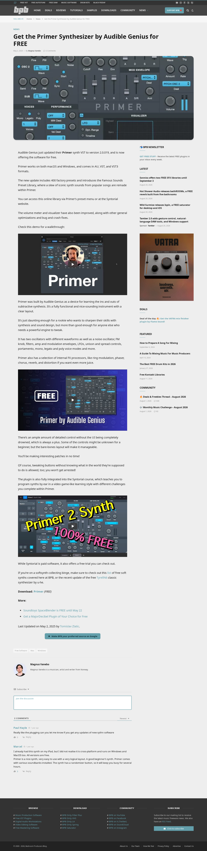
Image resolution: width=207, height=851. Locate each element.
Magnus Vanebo (34, 51)
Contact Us (189, 846)
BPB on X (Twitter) (118, 821)
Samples (92, 10)
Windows (42, 650)
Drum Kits (85, 2)
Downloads (108, 10)
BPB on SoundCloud (119, 824)
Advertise (177, 846)
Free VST (24, 2)
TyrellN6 (102, 577)
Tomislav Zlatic (69, 626)
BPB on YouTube (117, 815)
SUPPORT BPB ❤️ (174, 10)
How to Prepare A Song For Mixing (159, 343)
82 (157, 411)
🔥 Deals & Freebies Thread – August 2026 (163, 396)
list (109, 573)
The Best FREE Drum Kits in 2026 (158, 364)
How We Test (148, 846)
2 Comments (51, 51)
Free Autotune (38, 2)
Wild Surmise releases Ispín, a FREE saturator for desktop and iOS (165, 207)
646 (157, 401)
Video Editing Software (26, 824)
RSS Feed (166, 821)
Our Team (135, 846)
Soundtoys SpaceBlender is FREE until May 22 (52, 610)
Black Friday (99, 2)
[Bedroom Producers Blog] (21, 10)
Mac (32, 650)
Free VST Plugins (23, 818)
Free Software (21, 650)
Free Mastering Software (27, 827)
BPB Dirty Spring (70, 824)
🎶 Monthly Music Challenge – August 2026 (164, 407)
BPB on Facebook (117, 818)
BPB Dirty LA (68, 821)
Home (37, 10)
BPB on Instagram (118, 827)
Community (128, 10)
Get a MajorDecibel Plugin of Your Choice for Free (55, 616)
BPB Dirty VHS (69, 818)
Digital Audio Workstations (28, 821)
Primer (38, 591)
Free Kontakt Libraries (152, 374)
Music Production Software (28, 815)
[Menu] (15, 3)
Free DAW (53, 2)
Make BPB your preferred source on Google (74, 636)
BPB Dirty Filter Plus (72, 815)
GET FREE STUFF (148, 156)
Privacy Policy (163, 846)
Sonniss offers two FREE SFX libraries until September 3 (163, 179)
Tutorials (76, 10)
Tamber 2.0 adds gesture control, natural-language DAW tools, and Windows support (164, 220)
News (142, 10)
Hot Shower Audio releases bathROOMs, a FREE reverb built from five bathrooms (166, 193)
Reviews (61, 10)
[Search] (188, 10)
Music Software (69, 2)
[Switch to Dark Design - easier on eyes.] (192, 10)
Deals (48, 10)
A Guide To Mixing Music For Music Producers (165, 353)
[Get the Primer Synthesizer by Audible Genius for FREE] (103, 98)
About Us (124, 846)
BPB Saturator (69, 827)
